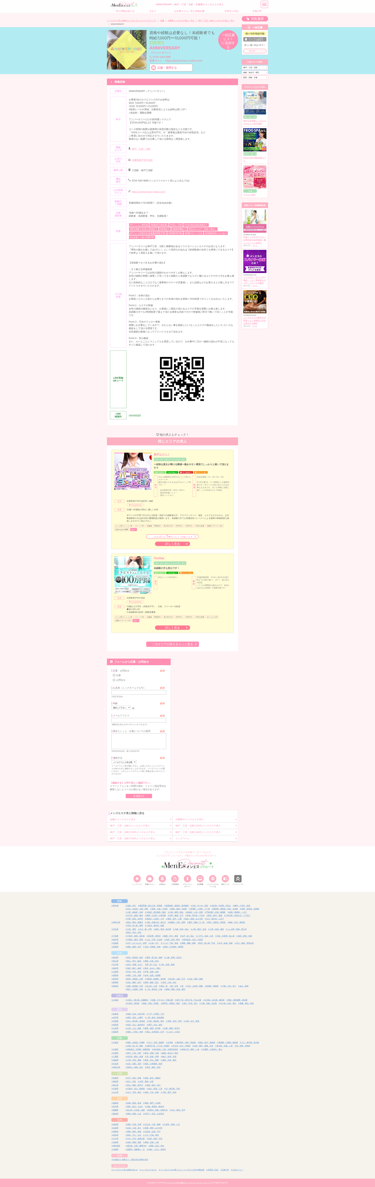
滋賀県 (115, 1060)
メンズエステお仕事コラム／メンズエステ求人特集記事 (182, 1170)
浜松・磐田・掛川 (134, 982)
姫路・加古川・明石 (251, 72)
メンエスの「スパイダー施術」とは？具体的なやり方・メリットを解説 (254, 280)
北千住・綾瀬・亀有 (135, 915)
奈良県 (115, 1064)
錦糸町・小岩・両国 (195, 912)
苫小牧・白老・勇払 (228, 1003)
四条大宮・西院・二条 (190, 1049)
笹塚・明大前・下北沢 (195, 915)
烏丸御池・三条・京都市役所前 (166, 1049)
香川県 (115, 1106)
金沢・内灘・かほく (135, 964)
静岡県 (115, 982)
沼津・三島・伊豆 (169, 982)
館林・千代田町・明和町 (173, 947)
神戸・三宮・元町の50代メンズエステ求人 (132, 838)
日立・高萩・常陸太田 (245, 943)
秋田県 (115, 1025)
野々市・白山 (151, 964)
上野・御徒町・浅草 (135, 912)
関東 (119, 901)
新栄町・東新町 (212, 986)
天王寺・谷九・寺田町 (181, 1046)
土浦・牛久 (154, 943)
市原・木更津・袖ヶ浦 (225, 936)
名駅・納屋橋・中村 (135, 986)
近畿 (162, 21)
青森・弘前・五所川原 (136, 1014)
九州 (119, 1120)
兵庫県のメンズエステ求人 (189, 819)
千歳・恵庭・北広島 (209, 1003)
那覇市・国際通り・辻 (136, 1149)
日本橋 (170, 1042)
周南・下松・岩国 (152, 1092)
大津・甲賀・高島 (134, 1060)
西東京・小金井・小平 (155, 919)
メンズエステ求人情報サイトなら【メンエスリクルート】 (131, 21)
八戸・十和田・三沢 (156, 1014)
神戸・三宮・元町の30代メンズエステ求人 (132, 832)
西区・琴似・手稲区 (151, 1003)
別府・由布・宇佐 (155, 1139)
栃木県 (115, 940)
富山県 (115, 961)
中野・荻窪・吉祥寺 (135, 919)
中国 (119, 1073)
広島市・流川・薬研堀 (136, 1089)
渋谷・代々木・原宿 (200, 906)
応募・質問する (167, 67)
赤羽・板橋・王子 (176, 915)
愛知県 (115, 986)
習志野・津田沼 (154, 936)
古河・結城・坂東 (226, 943)
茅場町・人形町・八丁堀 (200, 909)
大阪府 (115, 1042)
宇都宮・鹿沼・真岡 (135, 940)
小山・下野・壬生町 (154, 940)
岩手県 (115, 1017)
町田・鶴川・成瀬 (215, 915)
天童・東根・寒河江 (172, 1028)
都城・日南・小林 (152, 1142)
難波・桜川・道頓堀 (207, 1042)
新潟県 (115, 957)
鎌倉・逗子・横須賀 (237, 922)
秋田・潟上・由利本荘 (136, 1025)
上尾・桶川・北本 (199, 929)
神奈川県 (116, 922)
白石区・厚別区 (133, 1003)
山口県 (115, 1092)
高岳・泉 (164, 986)
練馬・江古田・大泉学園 (156, 915)
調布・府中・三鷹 (175, 919)
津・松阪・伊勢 (152, 1056)
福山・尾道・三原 (155, 1089)
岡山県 (115, 1085)
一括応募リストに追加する (228, 41)
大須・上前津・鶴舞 (195, 986)
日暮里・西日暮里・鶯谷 (156, 912)
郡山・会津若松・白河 (155, 1032)
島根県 (115, 1081)
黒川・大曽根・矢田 (135, 989)
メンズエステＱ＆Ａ (149, 1170)
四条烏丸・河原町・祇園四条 (138, 1049)
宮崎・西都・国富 (134, 1142)
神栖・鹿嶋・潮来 (189, 943)
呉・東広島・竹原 (173, 1089)
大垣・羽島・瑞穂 (196, 979)
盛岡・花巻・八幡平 (135, 1017)
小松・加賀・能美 (168, 964)
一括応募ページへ (254, 51)
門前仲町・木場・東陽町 (216, 912)
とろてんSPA (249, 195)
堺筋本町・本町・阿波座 (186, 1042)
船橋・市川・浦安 (171, 936)
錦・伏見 (174, 986)
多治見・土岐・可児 (177, 979)
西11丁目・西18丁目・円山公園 (188, 1000)
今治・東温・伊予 (178, 1110)
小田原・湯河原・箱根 (155, 925)
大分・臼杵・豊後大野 (136, 1139)
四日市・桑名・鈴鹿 (135, 1056)
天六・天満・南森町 (156, 1042)
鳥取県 (115, 1078)
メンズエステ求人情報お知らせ (125, 1170)
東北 (119, 1009)
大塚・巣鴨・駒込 (176, 912)
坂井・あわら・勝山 (153, 968)
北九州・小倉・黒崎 (153, 1124)
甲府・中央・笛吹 (134, 972)
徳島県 (115, 1103)
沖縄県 (115, 1149)
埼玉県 (115, 929)
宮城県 (115, 1021)
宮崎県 (115, 1142)
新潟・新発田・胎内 (135, 957)
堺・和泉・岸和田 (243, 1046)
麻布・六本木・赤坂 (242, 906)
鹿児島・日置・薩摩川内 (136, 1146)
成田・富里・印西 (245, 936)
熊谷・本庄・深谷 (134, 932)
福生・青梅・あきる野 (194, 919)
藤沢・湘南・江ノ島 (196, 922)
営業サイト (175, 60)
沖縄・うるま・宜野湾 (157, 1149)
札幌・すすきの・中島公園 (162, 1000)
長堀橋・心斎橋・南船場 (228, 1042)
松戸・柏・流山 (188, 936)
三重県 (115, 1056)
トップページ (182, 838)
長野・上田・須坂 (134, 975)
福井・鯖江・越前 (134, 968)
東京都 (115, 906)
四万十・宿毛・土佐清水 (154, 1114)
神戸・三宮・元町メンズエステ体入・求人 (216, 21)
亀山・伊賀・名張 (169, 1056)
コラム (254, 245)
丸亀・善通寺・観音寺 (155, 1106)
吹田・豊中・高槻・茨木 (203, 1046)
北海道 (119, 995)
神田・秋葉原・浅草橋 (250, 909)
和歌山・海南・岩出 (135, 1067)
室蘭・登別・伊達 (247, 1003)
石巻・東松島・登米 (156, 1021)
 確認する (138, 796)
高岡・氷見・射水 (152, 961)
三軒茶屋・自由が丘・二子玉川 (238, 915)
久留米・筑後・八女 (172, 1124)
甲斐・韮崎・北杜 (152, 972)
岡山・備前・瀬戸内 (135, 1085)
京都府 (115, 1049)
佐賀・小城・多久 (134, 1128)
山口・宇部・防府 (134, 1092)
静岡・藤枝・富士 (152, 982)
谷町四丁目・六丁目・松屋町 (157, 1046)
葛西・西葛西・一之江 (238, 912)
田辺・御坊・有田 (153, 1067)
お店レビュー (237, 1170)
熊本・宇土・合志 (134, 1135)
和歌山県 (116, 1067)
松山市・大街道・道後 (136, 1110)
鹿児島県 (116, 1146)
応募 (118, 675)
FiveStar (159, 558)
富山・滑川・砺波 (134, 961)
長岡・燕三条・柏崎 (154, 957)
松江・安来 (131, 1081)
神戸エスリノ (162, 454)
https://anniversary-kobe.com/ (148, 192)
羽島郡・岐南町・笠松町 (156, 979)
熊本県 (115, 1135)
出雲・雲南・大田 (146, 1081)
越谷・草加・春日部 (163, 929)
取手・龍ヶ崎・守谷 (207, 943)
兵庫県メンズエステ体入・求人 (181, 21)
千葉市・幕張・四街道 (136, 936)
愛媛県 (115, 1110)
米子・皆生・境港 (134, 1078)
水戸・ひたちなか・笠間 (136, 943)
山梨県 (115, 972)
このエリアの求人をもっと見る (172, 644)
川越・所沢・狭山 (182, 929)
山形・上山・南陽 (134, 1028)
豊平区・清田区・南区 (171, 1003)
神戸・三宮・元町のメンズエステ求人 (130, 825)
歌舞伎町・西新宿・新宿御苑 (177, 906)
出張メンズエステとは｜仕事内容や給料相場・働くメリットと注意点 (254, 240)
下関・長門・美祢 (169, 1092)
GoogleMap (136, 505)
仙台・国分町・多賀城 (136, 1021)
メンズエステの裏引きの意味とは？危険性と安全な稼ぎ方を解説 (254, 320)
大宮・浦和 (131, 929)
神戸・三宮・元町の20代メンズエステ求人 (198, 825)
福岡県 (115, 1124)
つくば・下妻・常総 (170, 943)
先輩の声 (225, 1170)
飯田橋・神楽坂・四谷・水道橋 (225, 909)
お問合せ (121, 680)
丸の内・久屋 (151, 986)
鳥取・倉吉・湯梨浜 (153, 1078)
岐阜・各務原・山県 (135, 979)
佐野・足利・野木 (173, 940)
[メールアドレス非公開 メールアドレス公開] (124, 762)
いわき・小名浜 (174, 1032)
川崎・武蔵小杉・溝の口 (156, 922)
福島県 (115, 1032)
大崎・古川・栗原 (192, 1021)
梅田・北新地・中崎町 (136, 1042)
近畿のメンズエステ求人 (123, 819)
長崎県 (115, 1131)
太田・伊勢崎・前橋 (153, 947)
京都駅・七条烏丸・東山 (212, 1049)
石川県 (115, 964)
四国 (119, 1098)
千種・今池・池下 (229, 986)
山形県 (115, 1028)
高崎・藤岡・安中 (134, 947)
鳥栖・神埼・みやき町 (153, 1128)
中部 (119, 953)
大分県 (115, 1139)
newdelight (135, 415)
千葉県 (115, 936)
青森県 (115, 1014)
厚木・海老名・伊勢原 (217, 922)
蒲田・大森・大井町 (160, 909)
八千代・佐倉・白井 (205, 936)
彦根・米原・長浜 (169, 1060)
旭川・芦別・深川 (190, 1003)
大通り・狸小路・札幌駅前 (137, 1000)
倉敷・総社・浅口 (153, 1085)
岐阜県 (115, 979)
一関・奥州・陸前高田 (155, 1017)
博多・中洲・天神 (134, 1124)
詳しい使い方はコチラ (254, 45)
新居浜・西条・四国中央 (158, 1110)
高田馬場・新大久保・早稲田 (150, 906)
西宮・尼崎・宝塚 (250, 77)
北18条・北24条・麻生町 (215, 1000)
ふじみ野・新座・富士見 (237, 929)
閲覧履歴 (257, 18)
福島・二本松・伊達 (135, 1032)
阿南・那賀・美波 (134, 1103)
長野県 (115, 975)
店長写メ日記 (213, 1170)
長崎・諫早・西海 (134, 1131)
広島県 (115, 1089)
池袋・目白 (131, 906)
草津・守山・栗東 (152, 1060)
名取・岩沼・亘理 (175, 1021)
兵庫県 (115, 1053)
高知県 (115, 1114)
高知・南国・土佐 (134, 1114)
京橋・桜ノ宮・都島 (135, 1046)
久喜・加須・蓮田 (217, 929)
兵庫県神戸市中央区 (142, 160)
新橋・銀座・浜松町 (179, 909)
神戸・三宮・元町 (156, 43)
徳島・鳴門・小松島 (153, 1103)
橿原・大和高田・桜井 (153, 1064)
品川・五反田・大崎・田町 (137, 909)
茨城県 (115, 943)
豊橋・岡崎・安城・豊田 (175, 989)
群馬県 (115, 947)
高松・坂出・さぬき (135, 1106)
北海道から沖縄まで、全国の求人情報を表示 (130, 1159)
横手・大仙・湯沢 (155, 1025)
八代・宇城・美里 (152, 1135)
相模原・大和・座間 (177, 922)
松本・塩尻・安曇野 (153, 975)
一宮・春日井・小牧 (154, 989)
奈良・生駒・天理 (134, 1064)
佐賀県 (115, 1128)
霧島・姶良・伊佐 (157, 1146)
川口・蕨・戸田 (145, 929)
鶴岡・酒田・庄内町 (153, 1028)
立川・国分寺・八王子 (215, 919)
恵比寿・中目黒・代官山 (221, 906)
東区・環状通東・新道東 (237, 1000)
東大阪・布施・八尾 (225, 1046)
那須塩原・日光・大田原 (193, 940)
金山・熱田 (244, 986)
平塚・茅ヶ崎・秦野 (135, 925)
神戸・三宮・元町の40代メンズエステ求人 (198, 832)
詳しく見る (172, 543)
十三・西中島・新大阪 (250, 1042)
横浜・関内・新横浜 (135, 922)
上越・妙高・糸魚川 (174, 957)
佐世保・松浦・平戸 (153, 1131)
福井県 (115, 968)
